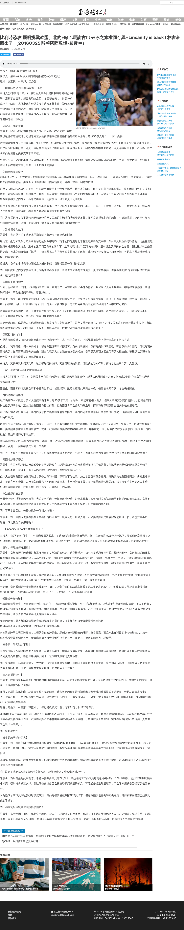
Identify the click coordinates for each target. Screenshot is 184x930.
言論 (17, 19)
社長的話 (47, 24)
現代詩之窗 (125, 24)
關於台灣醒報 (14, 911)
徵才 (10, 915)
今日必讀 (4, 24)
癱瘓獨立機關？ (163, 159)
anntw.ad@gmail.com (62, 915)
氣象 (109, 19)
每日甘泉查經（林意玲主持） (78, 24)
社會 (52, 19)
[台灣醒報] (92, 11)
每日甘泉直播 (18, 28)
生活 (98, 19)
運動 (155, 19)
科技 (86, 19)
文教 (75, 19)
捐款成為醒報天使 (14, 831)
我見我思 (14, 24)
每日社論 (24, 24)
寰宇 (40, 19)
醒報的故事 (36, 24)
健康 (121, 19)
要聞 (6, 19)
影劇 (132, 19)
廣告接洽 (12, 918)
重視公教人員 (162, 163)
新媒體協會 (176, 24)
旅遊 (167, 19)
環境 (63, 19)
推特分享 (6, 55)
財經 (144, 19)
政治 (29, 19)
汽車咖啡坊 (58, 24)
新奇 (178, 19)
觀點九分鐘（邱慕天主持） (106, 24)
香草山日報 (5, 28)
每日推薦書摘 (138, 24)
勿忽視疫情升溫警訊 (165, 175)
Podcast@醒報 (153, 24)
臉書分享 (19, 55)
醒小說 (166, 24)
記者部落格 (31, 28)
